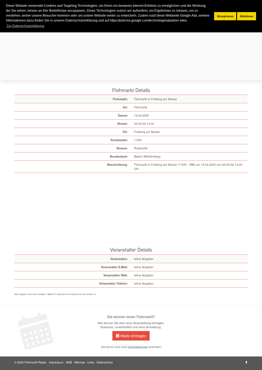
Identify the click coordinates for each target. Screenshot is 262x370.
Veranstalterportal (138, 346)
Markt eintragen (133, 335)
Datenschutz (105, 362)
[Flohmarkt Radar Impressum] (246, 362)
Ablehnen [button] (246, 16)
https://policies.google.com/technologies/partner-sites (148, 20)
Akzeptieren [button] (225, 16)
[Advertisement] (137, 50)
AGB (69, 362)
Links (90, 362)
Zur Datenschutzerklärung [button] (25, 26)
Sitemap (79, 362)
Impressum (56, 362)
